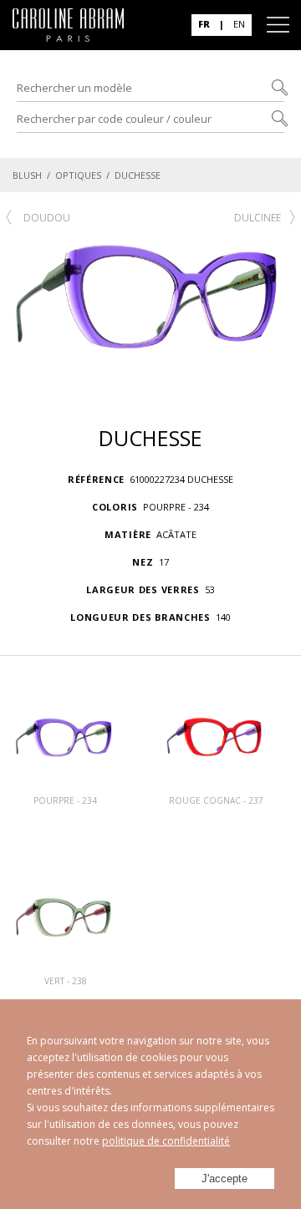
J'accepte (224, 1178)
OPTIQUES (78, 175)
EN (239, 24)
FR (204, 24)
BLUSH (27, 175)
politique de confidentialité (166, 1141)
